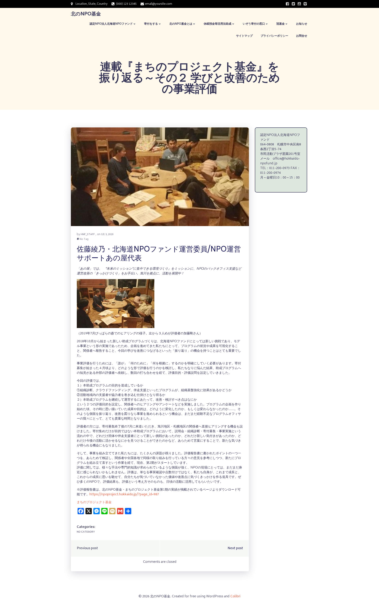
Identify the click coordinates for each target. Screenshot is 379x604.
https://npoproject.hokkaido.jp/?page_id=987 (124, 494)
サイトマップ (244, 36)
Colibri (235, 596)
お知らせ (301, 24)
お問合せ (301, 36)
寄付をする (151, 24)
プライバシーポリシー (274, 36)
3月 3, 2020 (107, 235)
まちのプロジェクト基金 (94, 502)
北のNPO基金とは (180, 24)
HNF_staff (88, 235)
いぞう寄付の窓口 (254, 24)
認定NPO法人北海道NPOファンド (111, 24)
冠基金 (280, 24)
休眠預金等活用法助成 (217, 24)
